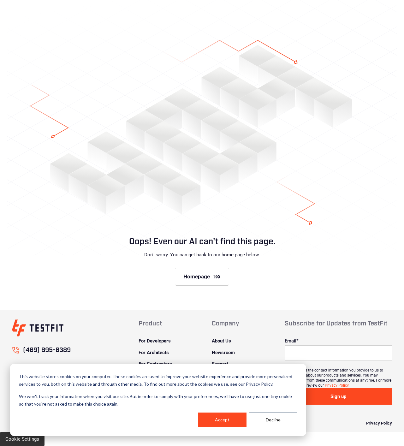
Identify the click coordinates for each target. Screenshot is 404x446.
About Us (221, 340)
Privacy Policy (336, 385)
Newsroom (223, 352)
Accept (222, 419)
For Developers (155, 340)
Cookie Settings (22, 439)
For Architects (154, 352)
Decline (273, 419)
